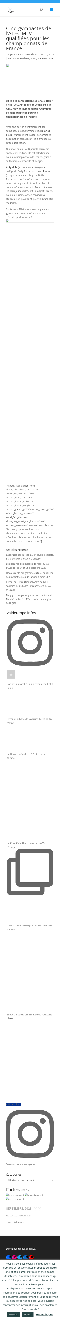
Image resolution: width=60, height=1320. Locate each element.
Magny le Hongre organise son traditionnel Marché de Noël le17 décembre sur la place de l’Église (29, 599)
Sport (33, 58)
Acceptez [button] (13, 1314)
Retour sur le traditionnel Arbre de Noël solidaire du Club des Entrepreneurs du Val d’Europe (28, 585)
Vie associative (46, 58)
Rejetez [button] (28, 1314)
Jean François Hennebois (23, 54)
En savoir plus (44, 1314)
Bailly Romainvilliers (18, 58)
